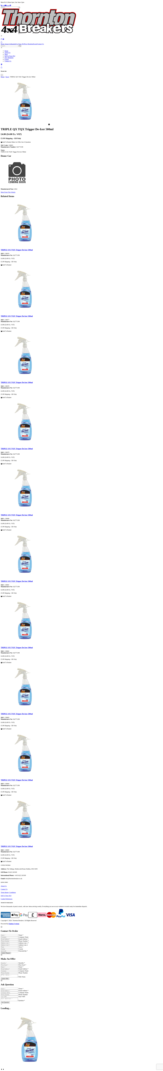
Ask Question (5, 1002)
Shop (12, 44)
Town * (21, 947)
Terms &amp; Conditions (8, 892)
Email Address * (23, 939)
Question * (21, 1000)
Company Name (23, 937)
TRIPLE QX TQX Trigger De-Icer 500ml (17, 250)
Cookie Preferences (6, 899)
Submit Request (6, 953)
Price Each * (22, 965)
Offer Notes (21, 977)
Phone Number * (24, 941)
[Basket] (1, 42)
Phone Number (23, 973)
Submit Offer (5, 978)
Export (35, 44)
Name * (21, 935)
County (21, 949)
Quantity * (22, 963)
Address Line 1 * (23, 943)
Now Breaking (28, 44)
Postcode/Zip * (23, 951)
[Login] (3, 39)
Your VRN (21, 996)
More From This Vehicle (8, 192)
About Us (8, 44)
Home (2, 44)
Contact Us (40, 44)
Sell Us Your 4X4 (19, 44)
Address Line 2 (23, 945)
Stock (7, 77)
